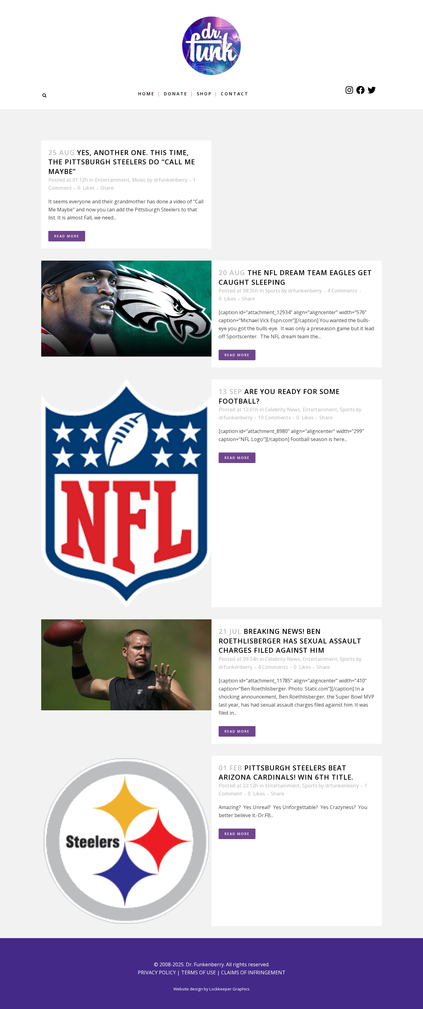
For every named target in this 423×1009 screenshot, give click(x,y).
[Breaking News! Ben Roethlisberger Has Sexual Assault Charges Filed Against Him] (126, 664)
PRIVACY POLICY (157, 972)
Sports (272, 290)
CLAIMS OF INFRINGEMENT (253, 972)
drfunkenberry (170, 179)
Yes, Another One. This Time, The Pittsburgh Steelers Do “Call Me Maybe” (121, 162)
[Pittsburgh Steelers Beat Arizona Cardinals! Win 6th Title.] (126, 841)
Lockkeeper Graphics (229, 989)
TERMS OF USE (198, 972)
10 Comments (274, 417)
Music (139, 179)
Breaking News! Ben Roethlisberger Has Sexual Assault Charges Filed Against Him (290, 640)
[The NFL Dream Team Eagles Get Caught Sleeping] (126, 308)
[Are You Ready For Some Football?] (126, 493)
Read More (66, 236)
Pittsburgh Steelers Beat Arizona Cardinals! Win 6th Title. (286, 772)
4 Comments (342, 290)
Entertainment (112, 179)
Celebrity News (282, 409)
